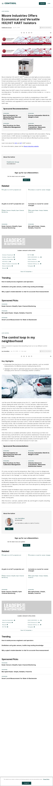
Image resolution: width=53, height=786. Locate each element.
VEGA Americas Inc (33, 261)
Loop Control (5, 11)
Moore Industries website (31, 146)
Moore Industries (6, 266)
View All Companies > (26, 271)
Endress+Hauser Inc (7, 257)
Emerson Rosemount (7, 255)
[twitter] (26, 32)
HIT (21, 143)
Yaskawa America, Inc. (34, 263)
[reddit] (29, 32)
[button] (3, 3)
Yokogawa (30, 266)
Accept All (26, 783)
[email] (31, 32)
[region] (26, 781)
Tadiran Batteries (32, 259)
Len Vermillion (5, 351)
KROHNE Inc (5, 261)
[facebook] (21, 32)
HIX (16, 143)
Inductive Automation (7, 259)
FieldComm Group (7, 27)
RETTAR (30, 255)
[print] (50, 32)
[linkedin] (24, 32)
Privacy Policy (46, 779)
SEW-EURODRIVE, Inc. (34, 257)
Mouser (4, 268)
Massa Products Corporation (9, 263)
